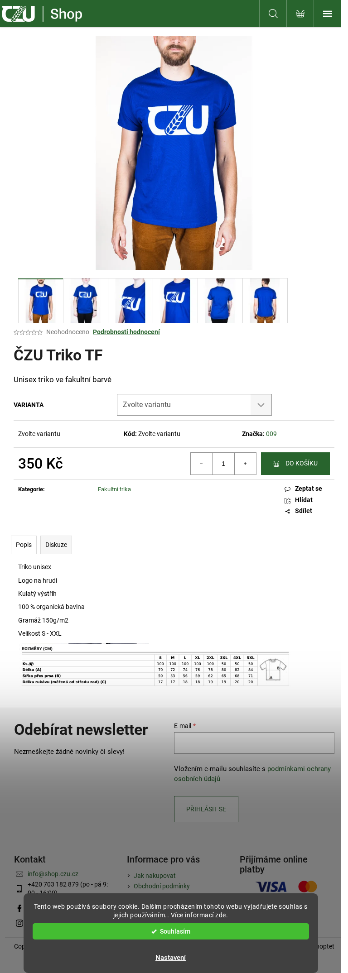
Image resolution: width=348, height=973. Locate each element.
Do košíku (301, 463)
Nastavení (170, 958)
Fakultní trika (114, 489)
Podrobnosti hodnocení (126, 332)
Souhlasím (175, 931)
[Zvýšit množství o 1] (245, 464)
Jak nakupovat (155, 875)
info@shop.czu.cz (53, 873)
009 (271, 433)
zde (220, 915)
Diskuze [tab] (56, 544)
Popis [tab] (24, 544)
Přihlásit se (206, 809)
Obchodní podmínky (162, 886)
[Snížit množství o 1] (202, 464)
